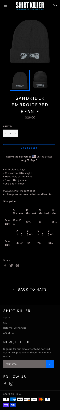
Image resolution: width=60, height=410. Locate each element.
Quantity (7, 126)
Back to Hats (31, 289)
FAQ (5, 322)
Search (7, 317)
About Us (8, 332)
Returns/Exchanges (14, 327)
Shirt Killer (16, 394)
